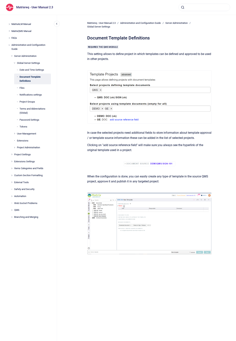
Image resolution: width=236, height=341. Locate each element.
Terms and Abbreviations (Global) (32, 110)
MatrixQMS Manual (21, 31)
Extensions (22, 140)
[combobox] (204, 7)
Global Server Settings (28, 62)
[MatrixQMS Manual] (9, 31)
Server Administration (25, 56)
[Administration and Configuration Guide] (9, 45)
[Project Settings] (11, 154)
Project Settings (22, 154)
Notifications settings (31, 94)
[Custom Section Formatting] (11, 175)
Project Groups (27, 101)
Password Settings (29, 119)
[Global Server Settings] (14, 62)
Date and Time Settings (32, 69)
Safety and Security (24, 189)
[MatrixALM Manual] (9, 24)
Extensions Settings (24, 161)
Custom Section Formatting (28, 175)
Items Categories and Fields (28, 168)
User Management (26, 133)
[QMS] (11, 210)
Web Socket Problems (25, 203)
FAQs (14, 38)
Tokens (23, 126)
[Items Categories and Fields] (11, 168)
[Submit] (183, 7)
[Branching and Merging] (11, 217)
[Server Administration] (11, 55)
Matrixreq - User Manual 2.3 (34, 7)
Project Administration (28, 147)
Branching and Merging (26, 217)
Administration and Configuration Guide (28, 47)
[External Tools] (11, 182)
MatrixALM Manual (21, 24)
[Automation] (11, 196)
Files (22, 87)
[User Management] (14, 133)
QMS (16, 210)
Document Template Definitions (30, 78)
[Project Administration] (14, 147)
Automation (20, 196)
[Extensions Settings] (11, 161)
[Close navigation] (57, 24)
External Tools (21, 182)
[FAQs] (9, 38)
